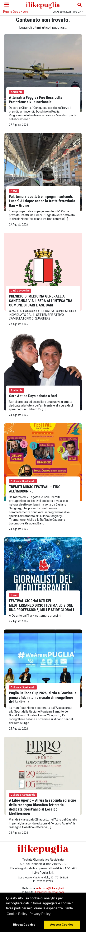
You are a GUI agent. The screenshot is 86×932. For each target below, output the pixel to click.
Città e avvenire (20, 290)
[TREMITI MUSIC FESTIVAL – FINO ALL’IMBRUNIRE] (43, 462)
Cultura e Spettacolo (23, 481)
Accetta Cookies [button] (61, 924)
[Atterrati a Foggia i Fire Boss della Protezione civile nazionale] (43, 73)
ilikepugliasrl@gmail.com (49, 892)
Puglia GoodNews (15, 11)
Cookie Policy (17, 914)
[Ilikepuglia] (43, 4)
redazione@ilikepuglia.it (50, 888)
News (14, 191)
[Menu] (6, 5)
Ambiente (17, 92)
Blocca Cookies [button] (24, 924)
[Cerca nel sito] (79, 5)
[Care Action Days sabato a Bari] (43, 371)
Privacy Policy (40, 914)
